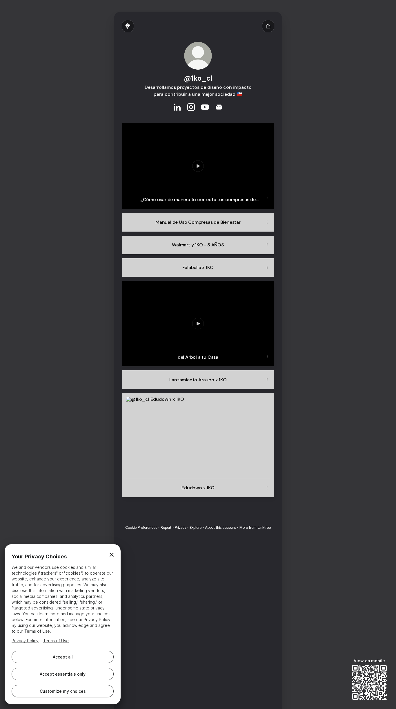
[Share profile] (268, 26)
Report (166, 527)
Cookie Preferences (141, 527)
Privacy (180, 527)
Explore (195, 527)
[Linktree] (128, 26)
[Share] (267, 199)
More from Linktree (255, 527)
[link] (177, 107)
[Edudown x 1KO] (198, 436)
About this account (220, 527)
